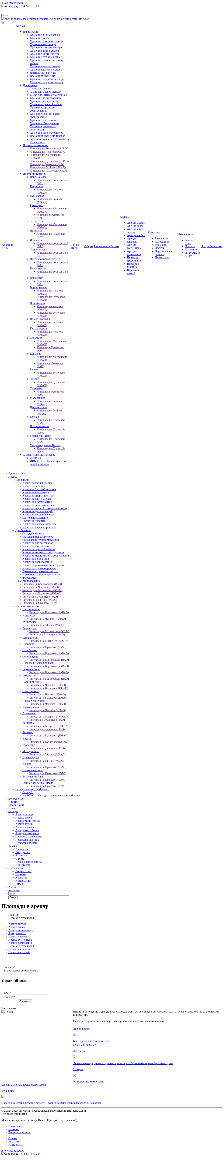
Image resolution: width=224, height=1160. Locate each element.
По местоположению (35, 145)
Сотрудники (162, 241)
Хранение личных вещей (45, 34)
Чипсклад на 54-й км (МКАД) (48, 167)
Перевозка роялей (133, 272)
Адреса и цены (7, 246)
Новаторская (37, 303)
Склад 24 (35, 457)
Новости (190, 246)
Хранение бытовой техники (47, 41)
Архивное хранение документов (49, 139)
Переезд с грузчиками (134, 259)
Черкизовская (38, 268)
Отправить (25, 1001)
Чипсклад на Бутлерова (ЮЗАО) (49, 161)
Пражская (36, 230)
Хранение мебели (40, 37)
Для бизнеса (30, 85)
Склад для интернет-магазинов (48, 94)
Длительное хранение (43, 72)
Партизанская (38, 176)
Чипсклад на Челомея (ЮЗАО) (48, 151)
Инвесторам (162, 257)
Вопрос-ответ (75, 246)
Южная (34, 416)
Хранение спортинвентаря (46, 47)
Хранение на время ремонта (47, 82)
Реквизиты (161, 238)
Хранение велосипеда (43, 44)
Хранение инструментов (44, 53)
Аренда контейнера (134, 246)
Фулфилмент (37, 142)
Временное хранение (42, 75)
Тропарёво (36, 388)
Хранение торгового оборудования (42, 109)
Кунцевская (37, 195)
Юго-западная (38, 328)
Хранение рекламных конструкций (43, 128)
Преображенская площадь (45, 258)
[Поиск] (63, 16)
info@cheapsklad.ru (12, 2)
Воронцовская (38, 287)
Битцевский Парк (40, 435)
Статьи (12, 1138)
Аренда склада (136, 222)
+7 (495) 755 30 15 (29, 6)
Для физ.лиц (30, 31)
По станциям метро (34, 173)
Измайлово (36, 240)
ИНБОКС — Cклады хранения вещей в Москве (48, 463)
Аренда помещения (134, 253)
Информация (192, 252)
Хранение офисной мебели (46, 104)
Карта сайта (15, 1144)
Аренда (21, 25)
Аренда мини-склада (27, 820)
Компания (154, 232)
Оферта (88, 246)
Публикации (186, 234)
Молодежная (37, 397)
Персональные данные (163, 253)
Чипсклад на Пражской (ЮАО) (48, 170)
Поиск (13, 897)
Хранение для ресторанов (45, 97)
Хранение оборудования (44, 123)
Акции (205, 246)
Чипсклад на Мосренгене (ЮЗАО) (42, 590)
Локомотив (36, 277)
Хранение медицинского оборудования (45, 115)
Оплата (115, 246)
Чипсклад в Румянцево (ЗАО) (47, 164)
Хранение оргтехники (43, 120)
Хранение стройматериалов (46, 132)
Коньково (35, 353)
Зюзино (34, 378)
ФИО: (6, 992)
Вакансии (161, 244)
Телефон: (8, 996)
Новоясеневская (39, 426)
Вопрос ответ (189, 242)
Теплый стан (37, 221)
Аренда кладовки (132, 240)
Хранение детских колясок (46, 69)
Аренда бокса (135, 225)
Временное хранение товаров (47, 135)
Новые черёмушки (41, 318)
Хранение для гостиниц (44, 101)
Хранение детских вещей (45, 66)
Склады (125, 216)
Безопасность (102, 246)
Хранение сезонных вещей (46, 56)
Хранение (191, 249)
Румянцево (36, 205)
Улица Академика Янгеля (45, 445)
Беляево (34, 369)
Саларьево (36, 337)
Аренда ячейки (136, 235)
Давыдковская (38, 407)
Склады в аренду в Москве (39, 454)
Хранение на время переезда (47, 79)
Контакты (216, 246)
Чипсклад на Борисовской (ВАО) (49, 148)
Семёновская (38, 249)
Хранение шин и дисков (44, 50)
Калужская (36, 186)
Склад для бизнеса (41, 88)
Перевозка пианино (133, 265)
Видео (188, 255)
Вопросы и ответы (19, 1132)
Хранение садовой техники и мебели (44, 508)
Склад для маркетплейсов (45, 91)
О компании (15, 1126)
